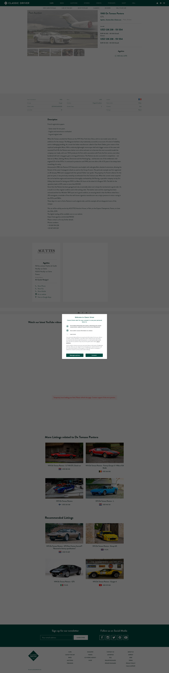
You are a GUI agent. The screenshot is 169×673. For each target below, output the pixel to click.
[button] (84, 334)
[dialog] (84, 336)
